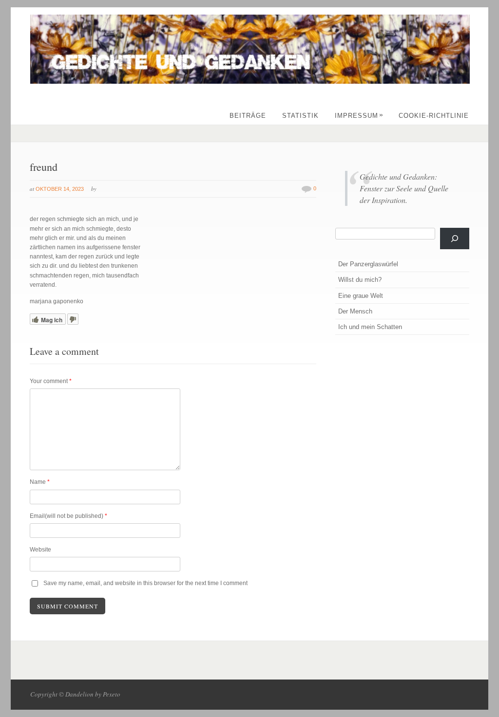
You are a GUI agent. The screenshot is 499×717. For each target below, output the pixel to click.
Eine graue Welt (360, 295)
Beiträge (248, 115)
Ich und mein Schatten (370, 327)
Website (40, 549)
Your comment (51, 381)
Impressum (359, 115)
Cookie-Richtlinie (434, 115)
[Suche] (454, 238)
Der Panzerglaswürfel (368, 264)
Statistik (300, 115)
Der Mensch (355, 311)
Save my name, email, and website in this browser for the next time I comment (145, 583)
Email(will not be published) (68, 516)
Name (40, 481)
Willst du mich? (360, 279)
